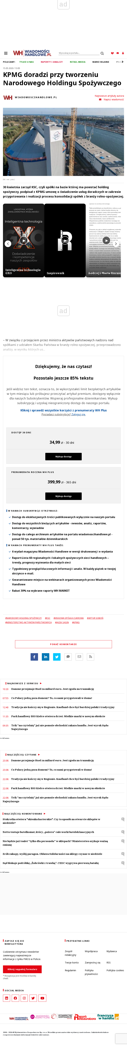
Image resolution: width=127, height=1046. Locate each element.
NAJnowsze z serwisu (22, 683)
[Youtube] (42, 998)
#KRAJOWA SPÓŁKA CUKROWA (69, 618)
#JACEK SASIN (62, 622)
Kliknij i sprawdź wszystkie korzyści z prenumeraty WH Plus (63, 410)
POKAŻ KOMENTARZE (63, 644)
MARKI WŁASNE (100, 62)
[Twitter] (57, 657)
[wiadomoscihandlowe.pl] (32, 52)
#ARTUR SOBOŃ (95, 618)
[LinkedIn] (6, 998)
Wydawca (111, 951)
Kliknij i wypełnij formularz (22, 969)
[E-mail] (79, 657)
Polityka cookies (115, 970)
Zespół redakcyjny (70, 953)
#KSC (47, 618)
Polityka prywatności (91, 972)
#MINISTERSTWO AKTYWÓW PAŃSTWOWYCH (28, 622)
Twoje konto (72, 962)
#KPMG (76, 622)
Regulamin (70, 970)
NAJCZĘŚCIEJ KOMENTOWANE (23, 813)
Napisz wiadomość (114, 99)
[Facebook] (34, 657)
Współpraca (91, 951)
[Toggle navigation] (5, 53)
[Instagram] (24, 998)
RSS (108, 962)
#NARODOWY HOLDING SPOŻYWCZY (23, 618)
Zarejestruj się (92, 962)
